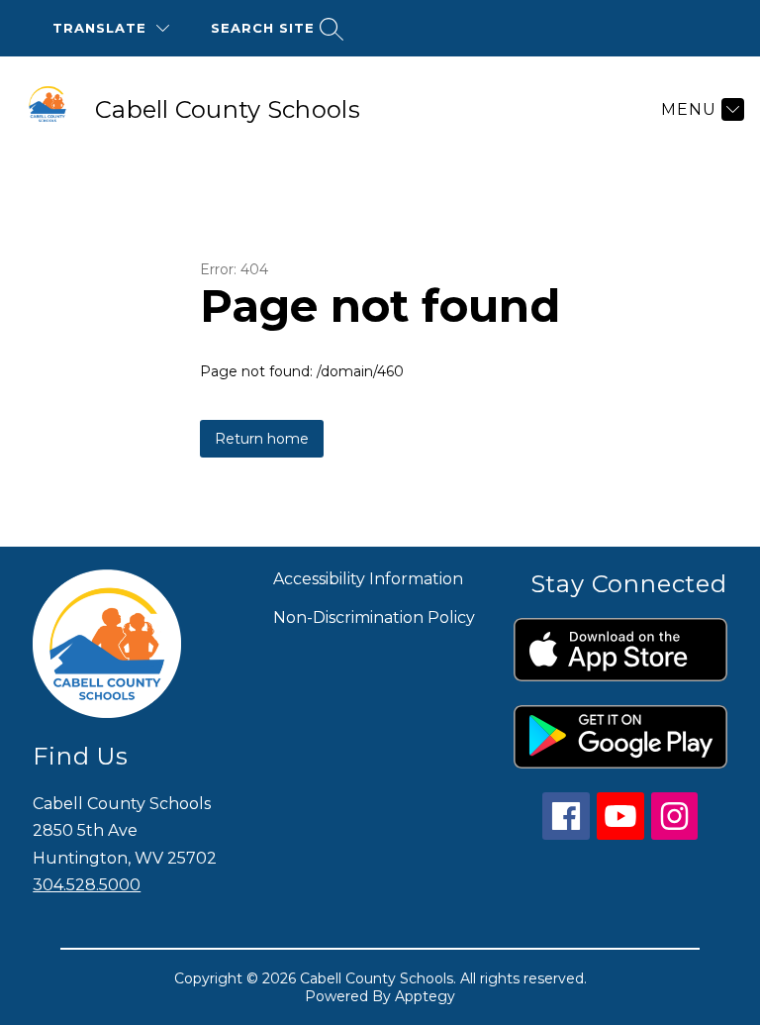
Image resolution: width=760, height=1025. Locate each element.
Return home (262, 439)
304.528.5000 (87, 884)
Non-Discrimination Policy (374, 617)
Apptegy (425, 996)
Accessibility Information (368, 578)
